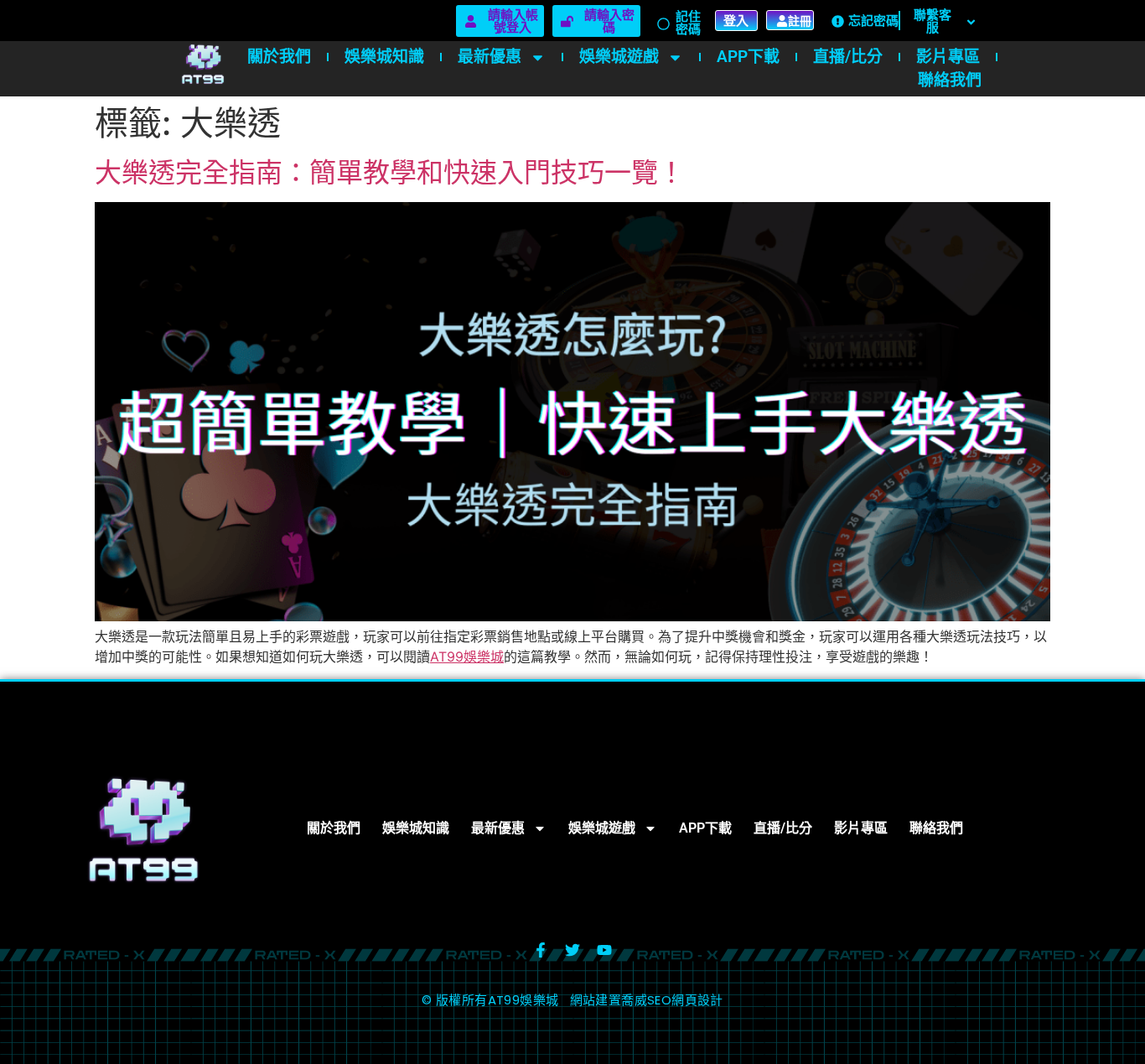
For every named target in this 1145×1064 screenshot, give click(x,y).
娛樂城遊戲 (619, 56)
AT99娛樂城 (467, 656)
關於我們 (279, 56)
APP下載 (748, 56)
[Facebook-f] (540, 950)
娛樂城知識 (384, 56)
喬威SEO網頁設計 (672, 1000)
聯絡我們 (950, 80)
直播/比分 (848, 56)
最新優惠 (489, 56)
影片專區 (948, 56)
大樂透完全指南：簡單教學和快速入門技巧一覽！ (390, 172)
